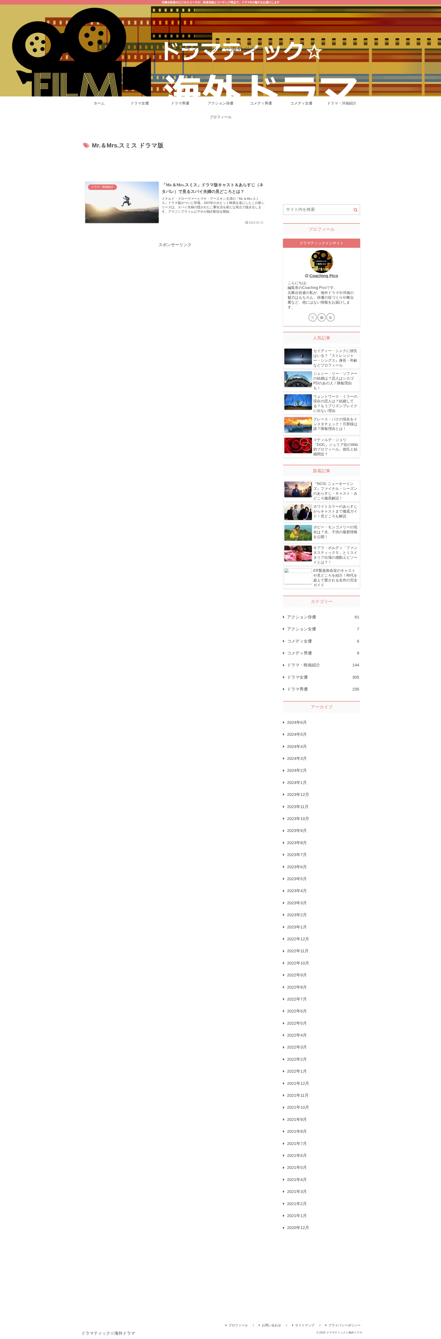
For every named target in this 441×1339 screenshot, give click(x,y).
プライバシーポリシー (344, 1325)
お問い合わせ (271, 1325)
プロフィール (238, 1325)
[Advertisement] (175, 163)
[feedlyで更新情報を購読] (321, 317)
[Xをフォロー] (312, 317)
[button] (355, 210)
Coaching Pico (323, 275)
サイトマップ (304, 1325)
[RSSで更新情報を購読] (330, 317)
